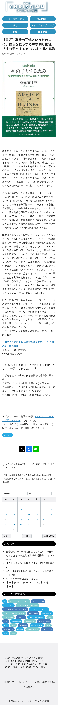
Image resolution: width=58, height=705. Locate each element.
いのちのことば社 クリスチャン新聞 (32, 700)
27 (37, 524)
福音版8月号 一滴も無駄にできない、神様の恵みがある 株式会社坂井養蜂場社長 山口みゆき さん (30, 555)
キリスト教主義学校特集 (27, 605)
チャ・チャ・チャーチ (42, 25)
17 (14, 519)
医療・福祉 (8, 617)
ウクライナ (8, 605)
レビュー (7, 435)
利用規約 (6, 681)
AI (5, 601)
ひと (15, 25)
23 (6, 524)
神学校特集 (8, 629)
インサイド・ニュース (19, 601)
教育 (50, 617)
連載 (15, 31)
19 (29, 519)
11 (21, 514)
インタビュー (38, 601)
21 (44, 519)
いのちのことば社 (28, 686)
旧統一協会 (29, 621)
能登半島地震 (32, 629)
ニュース (22, 54)
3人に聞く (42, 18)
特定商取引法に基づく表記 (44, 681)
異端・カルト (36, 625)
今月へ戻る (49, 535)
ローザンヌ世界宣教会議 (14, 613)
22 (52, 519)
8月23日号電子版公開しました (22, 578)
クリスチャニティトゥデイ (15, 609)
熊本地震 (42, 31)
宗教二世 (21, 617)
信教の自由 (46, 613)
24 (14, 524)
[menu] (54, 3)
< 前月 (7, 535)
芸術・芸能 (47, 629)
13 (37, 514)
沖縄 (5, 625)
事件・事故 (33, 613)
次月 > (27, 535)
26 (29, 524)
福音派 (20, 629)
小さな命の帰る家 (36, 617)
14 (44, 514)
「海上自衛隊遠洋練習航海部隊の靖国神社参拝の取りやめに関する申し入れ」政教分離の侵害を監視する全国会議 (27, 478)
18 (21, 519)
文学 (5, 621)
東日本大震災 (44, 621)
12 (29, 514)
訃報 (5, 633)
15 (52, 514)
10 (14, 514)
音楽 (13, 633)
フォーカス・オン (15, 18)
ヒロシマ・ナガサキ (38, 609)
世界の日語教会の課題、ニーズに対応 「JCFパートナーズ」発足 (29, 465)
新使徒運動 (16, 621)
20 (37, 519)
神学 (48, 625)
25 (21, 524)
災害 (13, 625)
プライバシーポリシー (21, 681)
